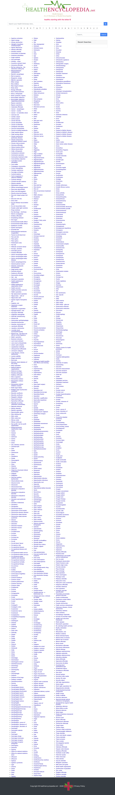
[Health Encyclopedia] (57, 5)
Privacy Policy (79, 786)
